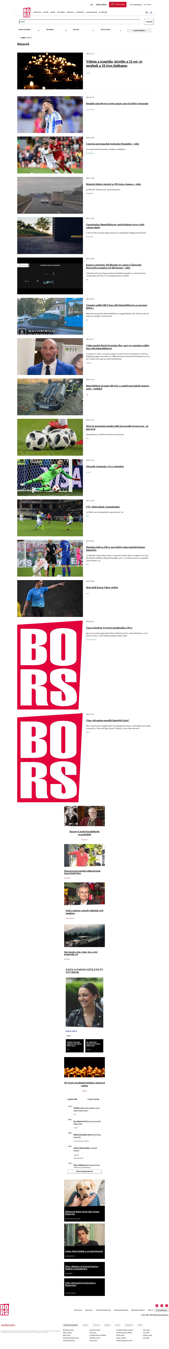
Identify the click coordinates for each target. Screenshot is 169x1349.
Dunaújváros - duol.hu (95, 1330)
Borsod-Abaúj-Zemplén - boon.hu (71, 1337)
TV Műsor (103, 12)
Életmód (61, 12)
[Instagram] (161, 1305)
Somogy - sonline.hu (121, 1337)
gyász (88, 1049)
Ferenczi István (91, 639)
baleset (88, 363)
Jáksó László (70, 918)
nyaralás (84, 839)
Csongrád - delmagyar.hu (69, 1340)
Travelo (70, 12)
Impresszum (89, 1310)
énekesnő (69, 1035)
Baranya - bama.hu (67, 1332)
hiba (87, 564)
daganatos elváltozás (81, 1141)
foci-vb (88, 472)
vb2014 (88, 732)
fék (87, 279)
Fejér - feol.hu (93, 1332)
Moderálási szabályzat (138, 1310)
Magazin (107, 1325)
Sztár (45, 12)
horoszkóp (68, 1273)
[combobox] (30, 30)
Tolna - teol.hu (146, 1330)
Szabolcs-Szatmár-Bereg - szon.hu (124, 1340)
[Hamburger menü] (18, 12)
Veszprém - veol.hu (147, 1335)
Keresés (149, 22)
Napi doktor (91, 12)
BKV (87, 320)
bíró (87, 516)
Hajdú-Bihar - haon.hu (95, 1337)
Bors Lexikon (101, 4)
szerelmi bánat (79, 1158)
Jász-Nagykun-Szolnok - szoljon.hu (124, 1330)
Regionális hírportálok (70, 1325)
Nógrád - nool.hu (120, 1335)
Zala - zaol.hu (146, 1337)
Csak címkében (139, 30)
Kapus (88, 73)
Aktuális (37, 12)
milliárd (67, 878)
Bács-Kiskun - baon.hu (68, 1330)
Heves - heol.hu (93, 1340)
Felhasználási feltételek (121, 1310)
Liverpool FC (90, 153)
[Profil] (151, 12)
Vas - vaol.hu (146, 1332)
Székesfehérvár (136, 4)
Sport (52, 12)
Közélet (85, 1325)
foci (87, 438)
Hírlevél (150, 1310)
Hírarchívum (78, 1310)
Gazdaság (96, 1325)
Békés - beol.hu (66, 1335)
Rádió (140, 1325)
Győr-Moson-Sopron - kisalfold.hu (98, 1335)
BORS (23, 37)
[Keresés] (146, 12)
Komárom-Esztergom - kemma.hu (124, 1332)
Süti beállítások (161, 1310)
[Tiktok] (156, 1305)
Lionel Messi (90, 109)
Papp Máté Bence (70, 1293)
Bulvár (118, 1325)
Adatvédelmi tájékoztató (103, 1310)
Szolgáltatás (129, 1325)
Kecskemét (89, 193)
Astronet (80, 12)
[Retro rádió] (113, 5)
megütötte (89, 236)
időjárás (67, 959)
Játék (91, 4)
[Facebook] (166, 1305)
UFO (68, 1049)
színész (84, 1091)
